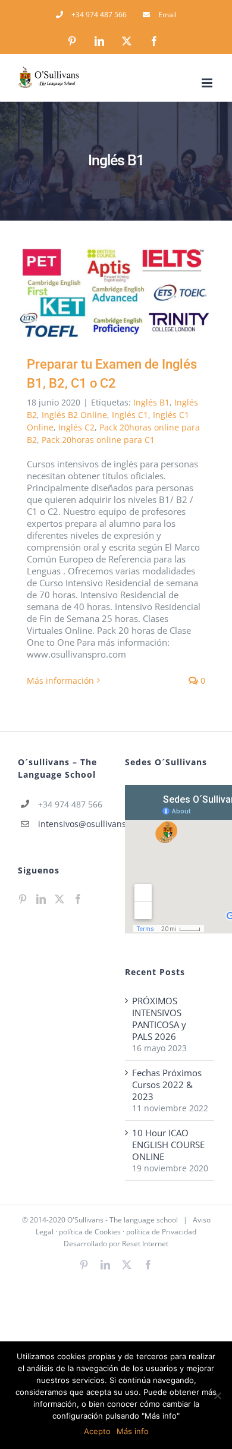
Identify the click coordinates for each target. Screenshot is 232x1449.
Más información (60, 680)
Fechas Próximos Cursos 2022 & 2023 (167, 1084)
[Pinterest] (22, 899)
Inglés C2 (76, 427)
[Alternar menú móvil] (208, 83)
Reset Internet (145, 1244)
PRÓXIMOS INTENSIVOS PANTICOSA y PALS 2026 (159, 1018)
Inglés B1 (151, 402)
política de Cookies (90, 1232)
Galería (133, 293)
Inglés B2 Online (74, 414)
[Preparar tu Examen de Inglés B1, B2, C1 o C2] (116, 293)
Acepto (97, 1431)
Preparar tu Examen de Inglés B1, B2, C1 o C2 (99, 293)
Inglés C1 (130, 414)
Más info (133, 1431)
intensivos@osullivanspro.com (72, 823)
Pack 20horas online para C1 (98, 439)
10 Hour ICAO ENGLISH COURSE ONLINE (168, 1144)
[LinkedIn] (41, 899)
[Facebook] (78, 899)
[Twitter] (59, 899)
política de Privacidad (161, 1232)
